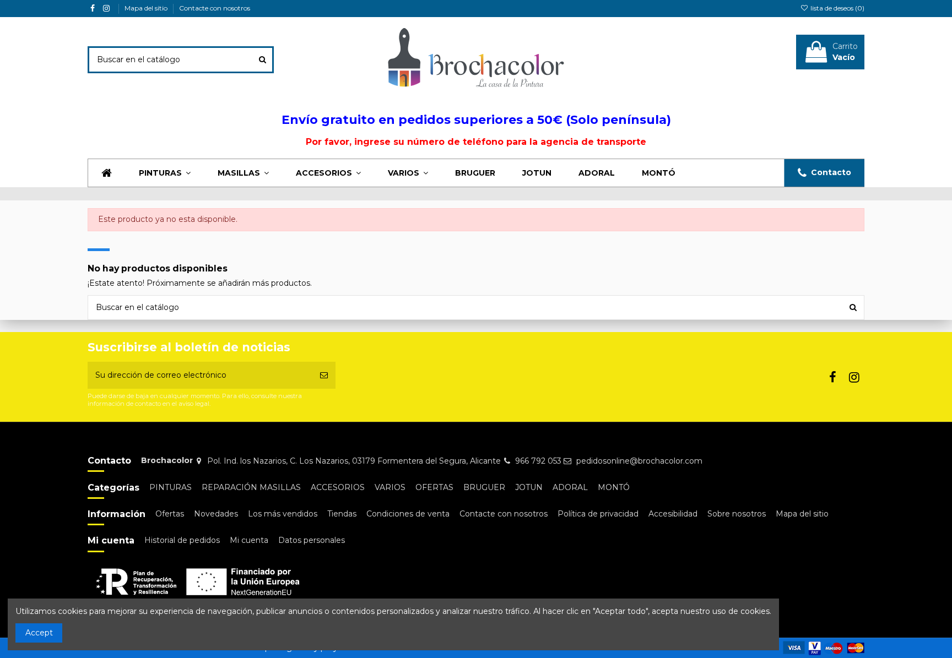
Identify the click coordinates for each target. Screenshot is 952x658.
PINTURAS (170, 487)
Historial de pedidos (182, 540)
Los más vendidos (282, 514)
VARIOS (390, 487)
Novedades (216, 514)
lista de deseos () (836, 8)
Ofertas (169, 514)
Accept (39, 633)
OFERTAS (434, 487)
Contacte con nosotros (214, 8)
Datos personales (311, 540)
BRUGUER (484, 487)
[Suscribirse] (324, 375)
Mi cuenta (249, 540)
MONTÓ (614, 487)
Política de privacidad (598, 514)
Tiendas (341, 514)
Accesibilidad (672, 514)
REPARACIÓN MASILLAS (251, 487)
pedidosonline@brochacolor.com (639, 461)
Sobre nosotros (736, 514)
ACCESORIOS (338, 487)
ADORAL (570, 487)
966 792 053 (538, 461)
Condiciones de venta (408, 514)
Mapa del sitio (147, 8)
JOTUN (529, 487)
